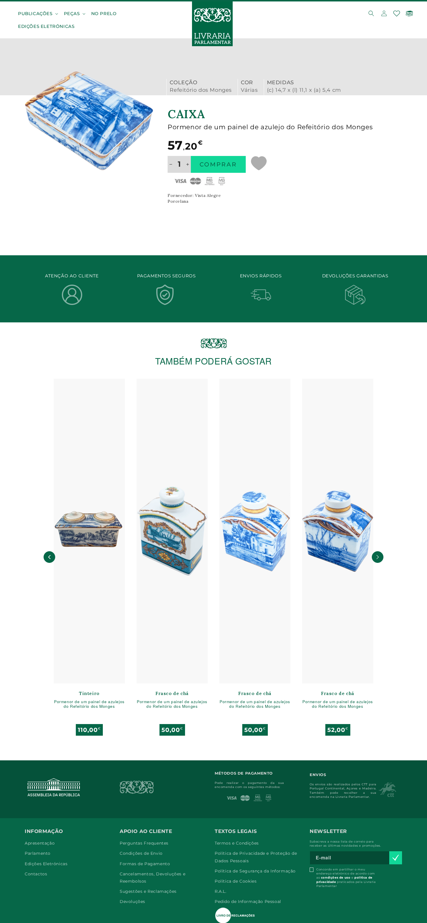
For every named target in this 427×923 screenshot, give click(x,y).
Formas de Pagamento (145, 863)
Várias (249, 90)
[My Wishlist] (396, 13)
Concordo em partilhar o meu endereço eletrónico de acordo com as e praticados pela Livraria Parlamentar (346, 878)
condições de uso (336, 877)
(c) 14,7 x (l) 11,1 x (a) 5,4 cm (304, 90)
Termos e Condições (237, 843)
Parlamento (38, 853)
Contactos (36, 874)
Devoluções (132, 901)
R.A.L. (221, 891)
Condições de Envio (141, 853)
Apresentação (40, 843)
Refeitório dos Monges (201, 90)
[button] (37, 13)
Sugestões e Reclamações (148, 891)
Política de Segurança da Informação (255, 871)
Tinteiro (89, 693)
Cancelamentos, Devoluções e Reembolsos (152, 877)
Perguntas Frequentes (144, 843)
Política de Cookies (235, 881)
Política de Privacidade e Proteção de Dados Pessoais (256, 857)
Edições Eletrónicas (46, 863)
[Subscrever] (395, 858)
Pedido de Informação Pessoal (248, 901)
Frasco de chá (172, 693)
